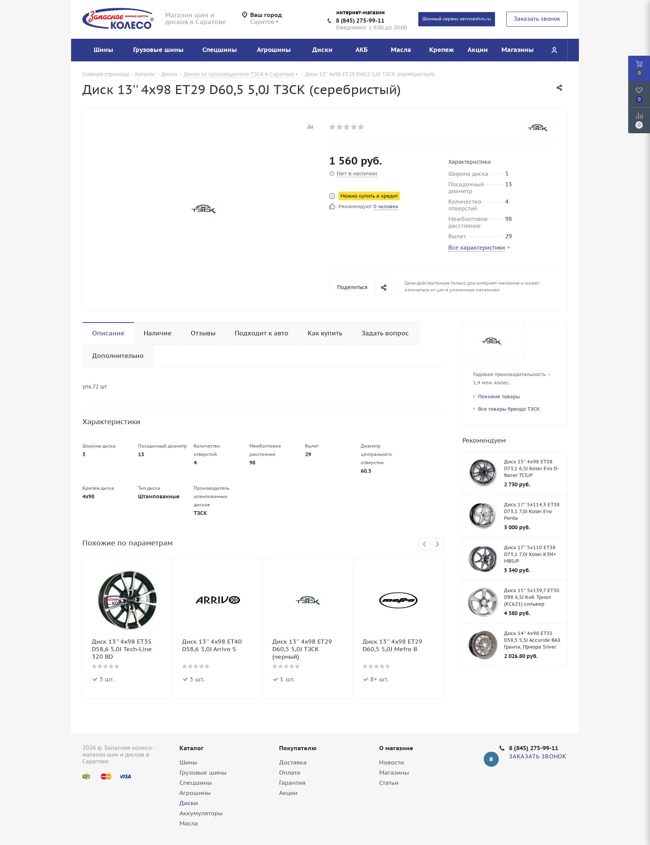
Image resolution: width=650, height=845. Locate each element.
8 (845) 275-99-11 (360, 20)
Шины (188, 762)
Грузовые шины (202, 772)
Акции (288, 792)
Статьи (388, 782)
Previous (425, 544)
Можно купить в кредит (369, 196)
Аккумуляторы (201, 813)
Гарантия (292, 782)
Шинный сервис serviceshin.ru (456, 18)
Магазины (394, 772)
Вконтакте (491, 759)
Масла (188, 823)
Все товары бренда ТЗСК (509, 409)
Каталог (191, 748)
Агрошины (195, 792)
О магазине (396, 748)
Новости (391, 762)
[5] (361, 127)
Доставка (293, 762)
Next (437, 544)
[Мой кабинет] (554, 50)
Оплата (289, 772)
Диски (188, 803)
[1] (332, 127)
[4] (354, 127)
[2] (339, 127)
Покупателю (298, 748)
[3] (347, 127)
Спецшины (195, 782)
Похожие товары (499, 396)
